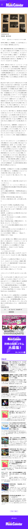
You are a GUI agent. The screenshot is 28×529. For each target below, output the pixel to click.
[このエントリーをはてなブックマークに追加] (16, 39)
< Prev (12, 511)
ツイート (3, 39)
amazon (11, 311)
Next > (16, 511)
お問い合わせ (14, 518)
